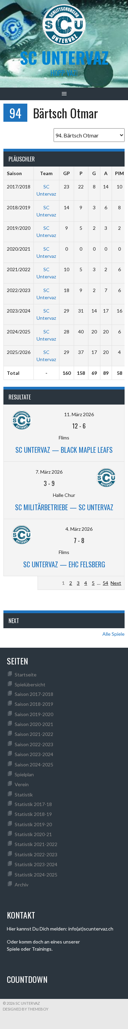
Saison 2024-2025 (34, 764)
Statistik (24, 794)
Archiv (21, 884)
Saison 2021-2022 (34, 734)
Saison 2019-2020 (34, 714)
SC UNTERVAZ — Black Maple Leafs (64, 450)
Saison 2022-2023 (34, 744)
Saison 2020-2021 (34, 724)
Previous (50, 583)
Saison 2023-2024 (34, 754)
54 (105, 583)
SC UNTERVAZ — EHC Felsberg (64, 564)
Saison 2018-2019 (34, 704)
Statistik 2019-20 (33, 824)
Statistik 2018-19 (33, 814)
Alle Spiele (113, 634)
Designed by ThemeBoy (25, 1009)
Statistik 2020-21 (33, 834)
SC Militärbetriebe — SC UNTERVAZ (64, 507)
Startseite (26, 674)
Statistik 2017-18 (33, 804)
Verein (22, 784)
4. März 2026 (79, 529)
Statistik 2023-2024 (36, 864)
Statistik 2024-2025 (36, 875)
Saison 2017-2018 (34, 694)
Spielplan (24, 774)
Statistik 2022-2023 (36, 854)
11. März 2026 (79, 414)
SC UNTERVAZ (64, 57)
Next (116, 583)
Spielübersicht (30, 684)
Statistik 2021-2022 (36, 844)
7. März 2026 (48, 472)
